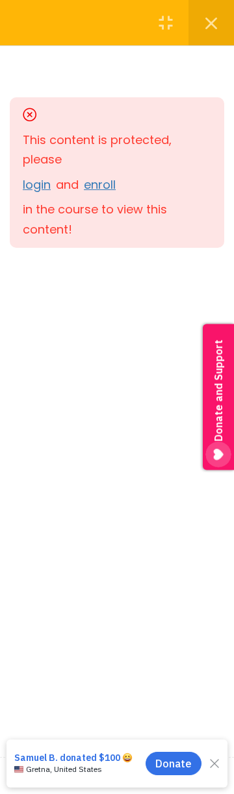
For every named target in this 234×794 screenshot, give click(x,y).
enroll (100, 184)
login (37, 184)
